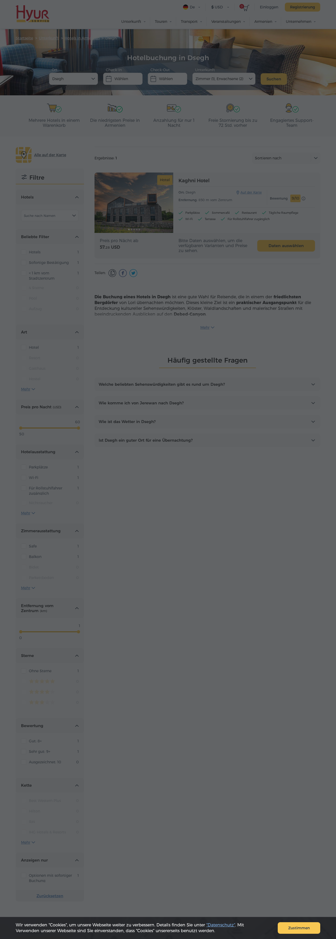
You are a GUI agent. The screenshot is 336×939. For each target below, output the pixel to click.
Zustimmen (299, 928)
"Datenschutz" (220, 924)
